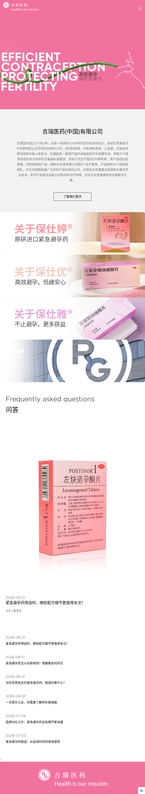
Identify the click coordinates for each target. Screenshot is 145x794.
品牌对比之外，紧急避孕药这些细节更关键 (34, 722)
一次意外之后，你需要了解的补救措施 (31, 702)
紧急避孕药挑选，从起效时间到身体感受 (33, 741)
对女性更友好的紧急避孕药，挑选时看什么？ (36, 682)
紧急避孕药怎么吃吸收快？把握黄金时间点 (34, 663)
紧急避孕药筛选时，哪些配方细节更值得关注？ (45, 603)
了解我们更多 (72, 196)
